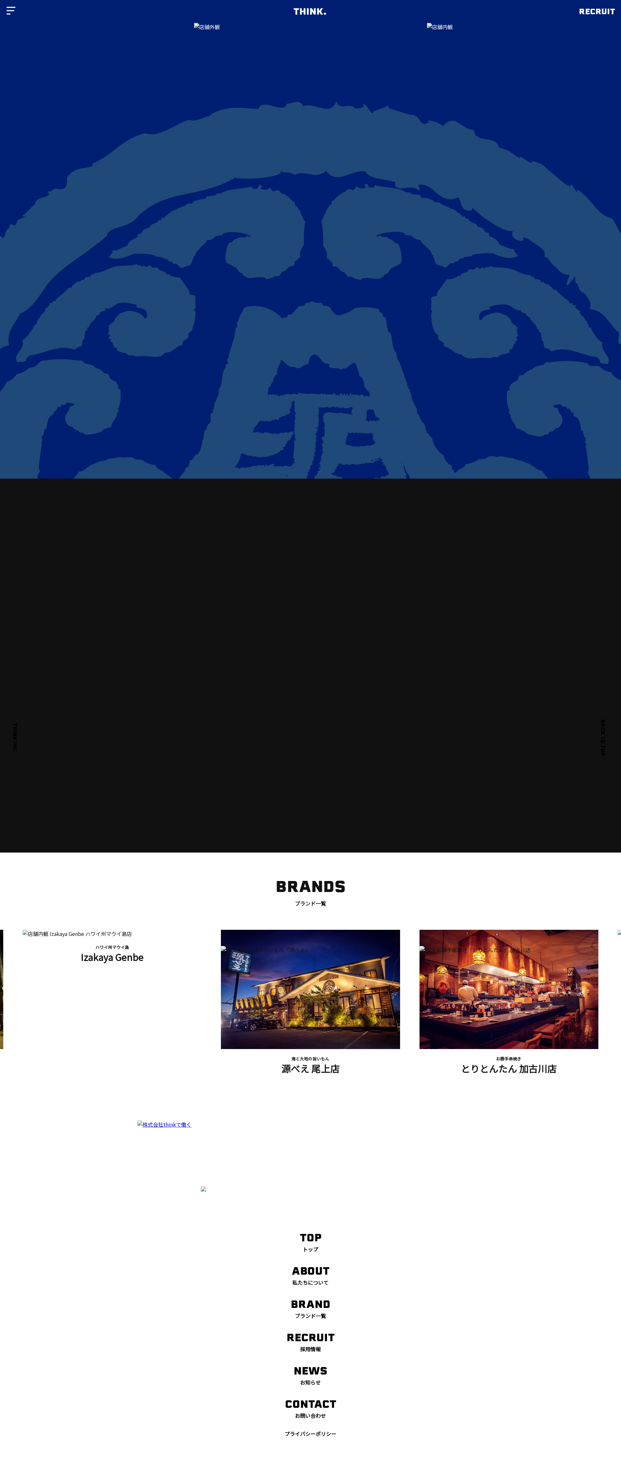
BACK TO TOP (602, 737)
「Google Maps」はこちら (193, 823)
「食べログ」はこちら (427, 791)
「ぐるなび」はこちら (193, 791)
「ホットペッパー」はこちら (310, 791)
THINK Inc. (14, 737)
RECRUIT (597, 11)
